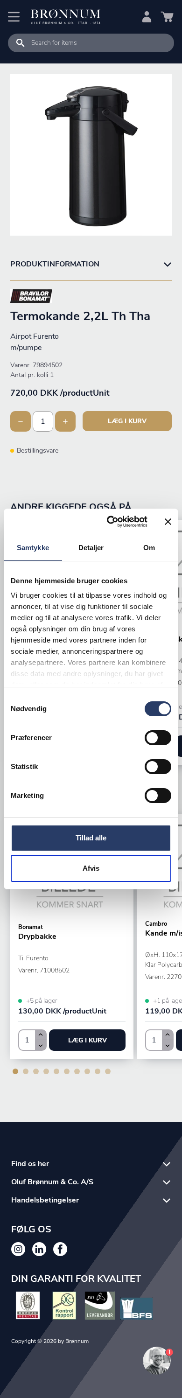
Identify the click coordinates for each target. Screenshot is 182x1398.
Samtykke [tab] (33, 548)
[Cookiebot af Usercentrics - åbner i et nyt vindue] (110, 522)
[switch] (158, 737)
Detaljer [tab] (91, 548)
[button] (87, 1040)
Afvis (91, 868)
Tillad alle (91, 838)
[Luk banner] (168, 521)
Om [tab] (149, 548)
